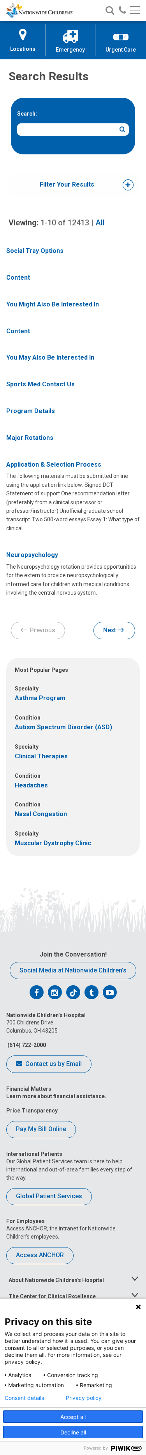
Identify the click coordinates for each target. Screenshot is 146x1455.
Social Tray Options (34, 250)
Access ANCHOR (40, 1255)
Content (18, 277)
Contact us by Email (53, 1063)
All (100, 222)
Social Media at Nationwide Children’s (73, 970)
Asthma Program (40, 698)
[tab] (67, 185)
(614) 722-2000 (26, 1045)
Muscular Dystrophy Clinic (53, 843)
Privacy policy (84, 1398)
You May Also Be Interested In (50, 357)
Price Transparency (32, 1110)
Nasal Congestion (41, 814)
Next (110, 630)
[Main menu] (135, 10)
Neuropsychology (32, 555)
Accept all (73, 1416)
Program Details (30, 411)
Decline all (73, 1432)
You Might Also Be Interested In (52, 304)
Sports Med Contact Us (40, 384)
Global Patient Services (49, 1196)
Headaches (31, 785)
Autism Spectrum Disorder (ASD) (63, 727)
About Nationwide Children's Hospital (56, 1280)
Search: (27, 114)
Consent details (24, 1398)
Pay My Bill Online (41, 1129)
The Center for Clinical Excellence (52, 1296)
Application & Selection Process (53, 464)
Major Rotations (29, 437)
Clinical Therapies (41, 756)
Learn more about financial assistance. (56, 1096)
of (64, 222)
